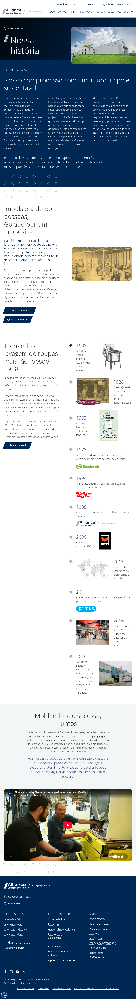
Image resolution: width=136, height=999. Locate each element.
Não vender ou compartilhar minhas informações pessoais (96, 988)
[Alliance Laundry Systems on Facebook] (5, 971)
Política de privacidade (25, 988)
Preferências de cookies (61, 988)
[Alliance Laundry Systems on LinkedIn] (23, 971)
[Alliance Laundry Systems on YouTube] (17, 971)
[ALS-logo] (22, 9)
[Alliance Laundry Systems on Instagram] (11, 971)
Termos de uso (43, 988)
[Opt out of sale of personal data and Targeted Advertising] (4, 994)
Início (7, 70)
